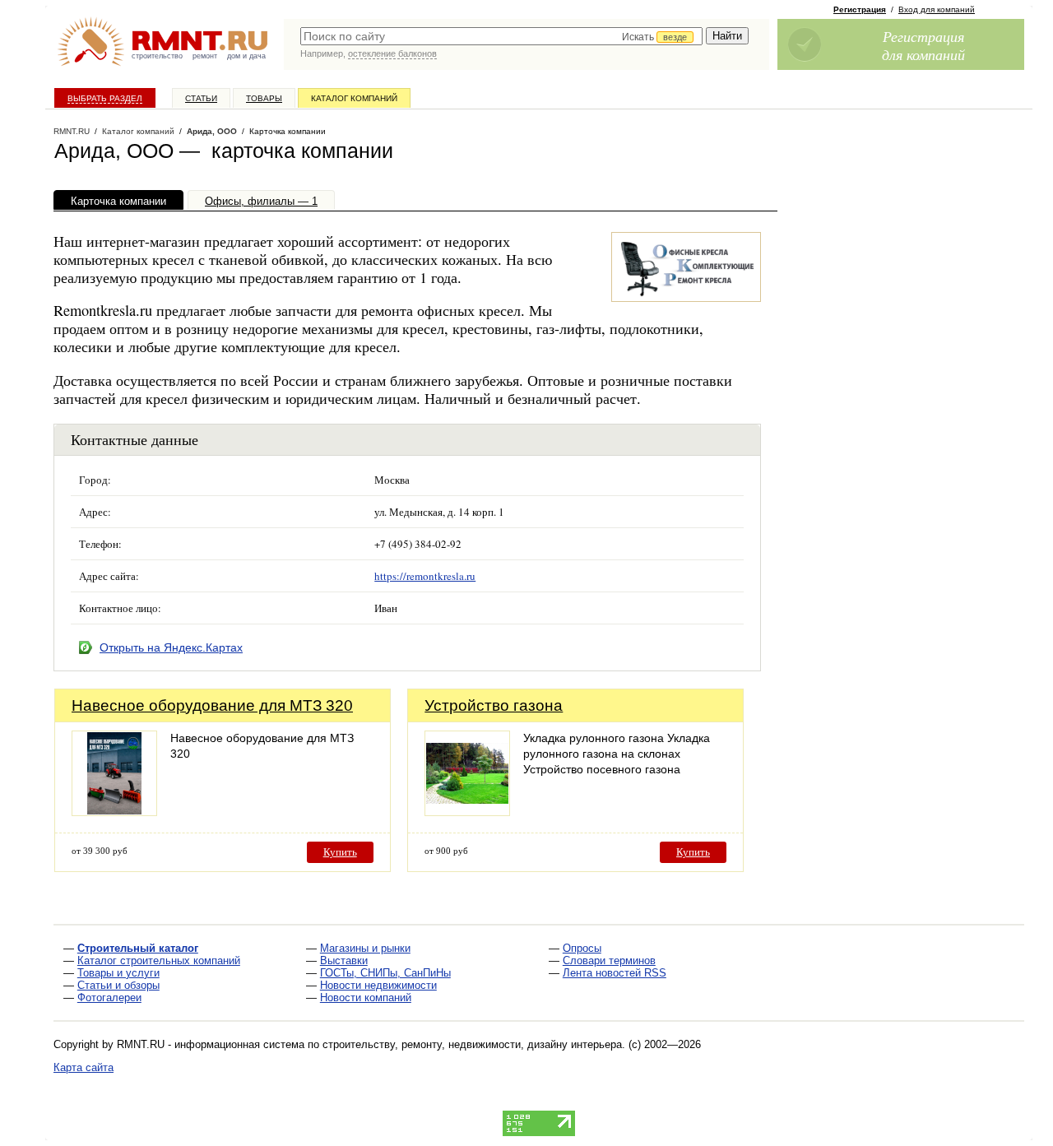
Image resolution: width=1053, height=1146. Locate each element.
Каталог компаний (354, 98)
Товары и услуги (118, 973)
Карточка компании (118, 201)
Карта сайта (83, 1067)
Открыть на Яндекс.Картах (171, 647)
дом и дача (246, 56)
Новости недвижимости (378, 985)
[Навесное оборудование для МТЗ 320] (114, 811)
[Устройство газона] (467, 811)
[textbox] (501, 36)
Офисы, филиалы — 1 (261, 201)
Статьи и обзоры (118, 985)
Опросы (582, 948)
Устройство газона (493, 705)
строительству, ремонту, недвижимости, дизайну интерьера (472, 1044)
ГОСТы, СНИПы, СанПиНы (385, 973)
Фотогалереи (109, 997)
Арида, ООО (212, 131)
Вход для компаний (936, 9)
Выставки (344, 960)
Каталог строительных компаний (158, 960)
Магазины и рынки (365, 948)
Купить (340, 852)
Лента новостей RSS (614, 973)
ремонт (205, 56)
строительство (157, 56)
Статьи (201, 98)
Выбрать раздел (104, 98)
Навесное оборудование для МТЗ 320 (212, 705)
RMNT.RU (71, 131)
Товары (264, 98)
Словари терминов (609, 960)
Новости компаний (365, 997)
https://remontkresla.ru (424, 575)
